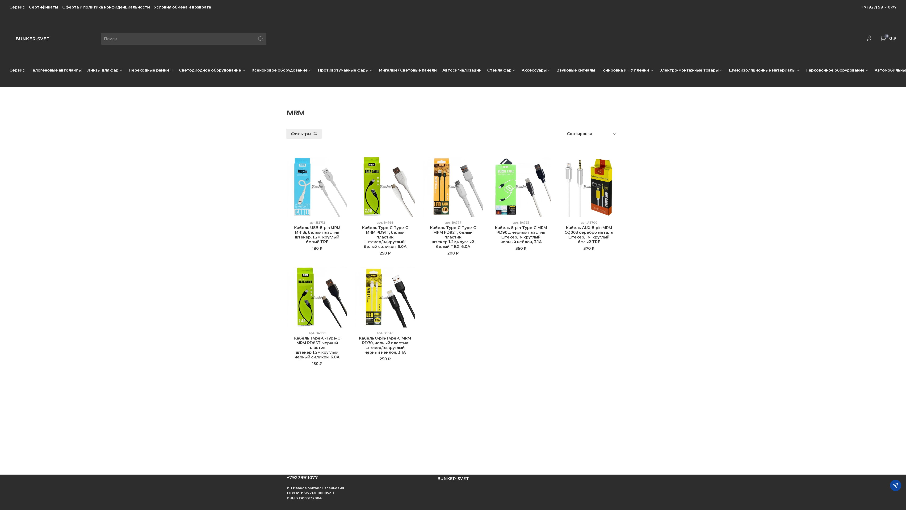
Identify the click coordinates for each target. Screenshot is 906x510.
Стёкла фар (499, 70)
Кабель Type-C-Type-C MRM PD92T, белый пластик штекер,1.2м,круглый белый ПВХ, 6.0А (453, 237)
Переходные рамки (149, 70)
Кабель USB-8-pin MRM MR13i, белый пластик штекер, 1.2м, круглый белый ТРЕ (317, 234)
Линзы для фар (102, 70)
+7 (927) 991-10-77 (879, 7)
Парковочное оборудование (834, 70)
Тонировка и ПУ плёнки (625, 70)
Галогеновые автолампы (56, 70)
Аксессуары (534, 70)
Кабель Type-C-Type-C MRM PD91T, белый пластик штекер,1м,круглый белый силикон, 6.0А (385, 237)
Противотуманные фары (343, 70)
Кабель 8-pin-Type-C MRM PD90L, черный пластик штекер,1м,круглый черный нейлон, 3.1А (521, 234)
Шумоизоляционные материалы (762, 70)
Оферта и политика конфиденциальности (106, 7)
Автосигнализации (462, 70)
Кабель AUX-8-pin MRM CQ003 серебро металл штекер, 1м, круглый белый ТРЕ (589, 234)
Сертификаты (43, 7)
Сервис (17, 7)
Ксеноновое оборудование (280, 70)
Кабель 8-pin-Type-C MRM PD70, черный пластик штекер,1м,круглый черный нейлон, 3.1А (385, 345)
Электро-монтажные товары (689, 70)
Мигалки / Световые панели (408, 70)
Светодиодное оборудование (210, 70)
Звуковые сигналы (576, 70)
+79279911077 (302, 477)
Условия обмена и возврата (182, 7)
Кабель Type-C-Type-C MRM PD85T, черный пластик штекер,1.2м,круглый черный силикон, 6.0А (317, 347)
